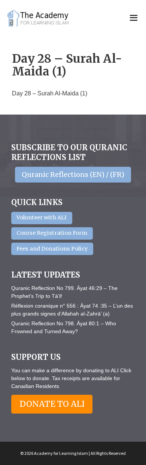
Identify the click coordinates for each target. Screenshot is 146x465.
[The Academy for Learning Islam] (38, 18)
